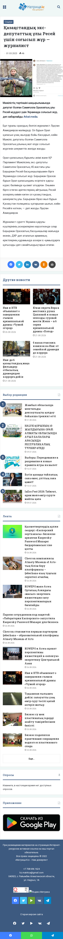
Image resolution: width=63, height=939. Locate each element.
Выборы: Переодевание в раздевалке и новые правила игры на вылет (41, 461)
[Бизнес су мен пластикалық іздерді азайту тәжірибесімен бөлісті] (12, 719)
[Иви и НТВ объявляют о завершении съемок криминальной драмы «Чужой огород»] (16, 296)
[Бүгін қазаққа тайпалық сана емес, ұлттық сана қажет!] (12, 479)
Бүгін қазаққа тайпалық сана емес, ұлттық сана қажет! (41, 478)
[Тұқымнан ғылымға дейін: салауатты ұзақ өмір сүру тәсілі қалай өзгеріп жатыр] (12, 698)
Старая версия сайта (31, 914)
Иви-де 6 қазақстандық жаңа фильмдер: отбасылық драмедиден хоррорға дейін (16, 368)
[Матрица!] (32, 6)
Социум (8, 22)
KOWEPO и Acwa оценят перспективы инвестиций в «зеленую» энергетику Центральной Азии (42, 656)
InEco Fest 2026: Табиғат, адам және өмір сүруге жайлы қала (41, 495)
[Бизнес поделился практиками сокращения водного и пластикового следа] (12, 740)
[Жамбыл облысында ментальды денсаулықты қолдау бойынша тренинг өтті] (12, 410)
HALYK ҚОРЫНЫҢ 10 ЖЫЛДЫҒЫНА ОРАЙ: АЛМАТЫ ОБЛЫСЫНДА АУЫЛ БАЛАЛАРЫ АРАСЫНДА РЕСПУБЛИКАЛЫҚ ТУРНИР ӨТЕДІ (41, 437)
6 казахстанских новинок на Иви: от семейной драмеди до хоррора (46, 347)
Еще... (31, 758)
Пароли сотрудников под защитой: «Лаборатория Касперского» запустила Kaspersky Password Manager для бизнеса (30, 618)
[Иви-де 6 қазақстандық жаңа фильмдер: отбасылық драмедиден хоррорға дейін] (16, 349)
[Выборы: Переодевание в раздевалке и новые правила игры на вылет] (12, 462)
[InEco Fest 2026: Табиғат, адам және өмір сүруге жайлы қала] (12, 496)
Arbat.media (30, 116)
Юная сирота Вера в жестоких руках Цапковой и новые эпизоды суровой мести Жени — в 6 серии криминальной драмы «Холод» (46, 319)
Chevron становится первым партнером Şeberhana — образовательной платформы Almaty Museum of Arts (31, 635)
